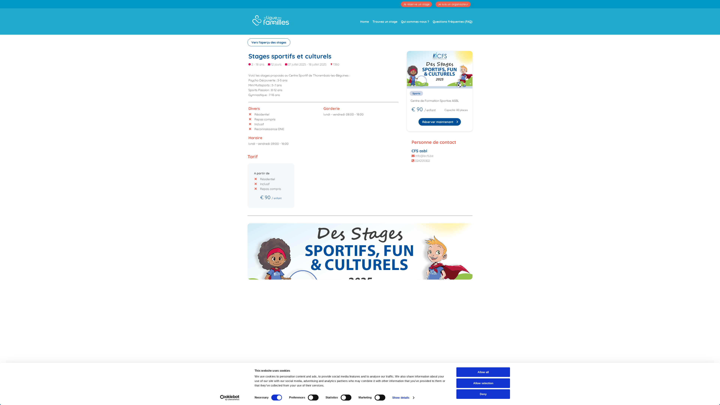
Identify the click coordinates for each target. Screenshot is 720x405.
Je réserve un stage (416, 4)
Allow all (483, 372)
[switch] (313, 397)
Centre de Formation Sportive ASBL (435, 101)
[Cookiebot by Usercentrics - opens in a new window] (229, 397)
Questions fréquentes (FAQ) (452, 21)
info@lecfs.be (425, 156)
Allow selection (483, 383)
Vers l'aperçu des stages (268, 42)
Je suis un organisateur (453, 4)
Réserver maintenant (437, 122)
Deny (483, 394)
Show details (400, 397)
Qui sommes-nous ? (415, 21)
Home (364, 21)
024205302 (422, 161)
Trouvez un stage (385, 21)
